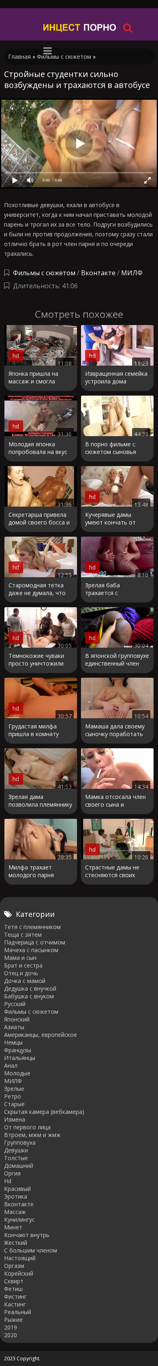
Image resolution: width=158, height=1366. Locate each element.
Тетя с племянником (32, 927)
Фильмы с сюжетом (44, 272)
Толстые (16, 1158)
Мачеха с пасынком (31, 950)
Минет (13, 1227)
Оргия (12, 1173)
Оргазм (14, 1266)
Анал (10, 1065)
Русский (15, 1004)
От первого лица (27, 1127)
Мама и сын (20, 957)
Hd (7, 1181)
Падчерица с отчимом (34, 942)
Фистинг (15, 1296)
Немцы (13, 1042)
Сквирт (13, 1281)
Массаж (15, 1212)
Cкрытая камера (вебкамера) (44, 1111)
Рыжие (13, 1319)
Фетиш (13, 1289)
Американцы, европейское (40, 1034)
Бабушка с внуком (29, 996)
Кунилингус (19, 1219)
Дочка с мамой (24, 981)
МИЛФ (132, 272)
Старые (14, 1104)
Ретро (12, 1096)
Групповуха (20, 1142)
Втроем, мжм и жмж (32, 1135)
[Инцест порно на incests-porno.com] (80, 27)
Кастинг (15, 1304)
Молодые (17, 1073)
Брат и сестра (23, 965)
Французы (17, 1050)
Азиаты (14, 1027)
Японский (17, 1019)
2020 (10, 1335)
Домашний (18, 1165)
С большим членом (30, 1250)
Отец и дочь (21, 973)
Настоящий (20, 1258)
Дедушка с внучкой (30, 988)
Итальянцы (19, 1058)
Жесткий (15, 1242)
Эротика (15, 1196)
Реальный (17, 1312)
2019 (10, 1327)
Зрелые (14, 1088)
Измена (14, 1119)
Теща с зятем (23, 934)
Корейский (18, 1273)
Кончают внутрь (26, 1235)
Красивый (17, 1189)
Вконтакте (98, 272)
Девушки (16, 1150)
